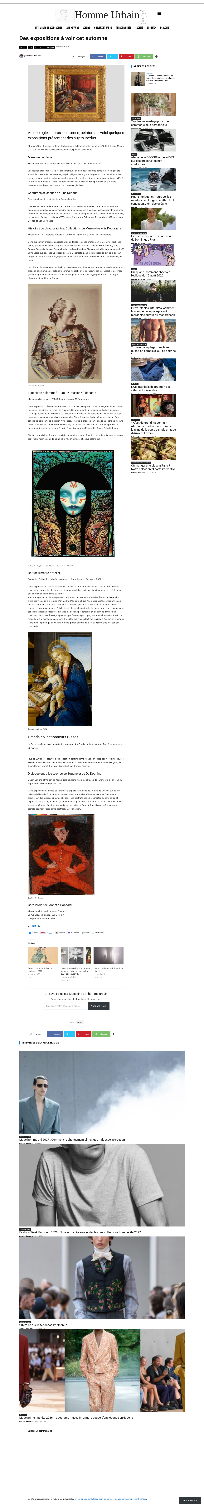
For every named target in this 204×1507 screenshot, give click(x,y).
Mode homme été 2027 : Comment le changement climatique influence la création (72, 1139)
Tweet (50, 933)
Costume (23, 1415)
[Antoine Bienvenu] (21, 56)
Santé (134, 154)
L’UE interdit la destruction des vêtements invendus (151, 388)
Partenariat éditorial (139, 305)
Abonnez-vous (98, 1006)
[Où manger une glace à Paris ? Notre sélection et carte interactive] (153, 448)
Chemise (149, 73)
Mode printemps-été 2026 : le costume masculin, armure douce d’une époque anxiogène (76, 1417)
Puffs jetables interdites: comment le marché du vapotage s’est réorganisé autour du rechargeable (153, 311)
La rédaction (136, 128)
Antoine (134, 168)
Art (30, 47)
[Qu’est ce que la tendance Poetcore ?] (102, 1277)
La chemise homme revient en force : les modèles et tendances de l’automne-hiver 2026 (160, 78)
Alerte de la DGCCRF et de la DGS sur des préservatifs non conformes (152, 161)
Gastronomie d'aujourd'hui (141, 463)
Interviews (135, 420)
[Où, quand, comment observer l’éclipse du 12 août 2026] (153, 255)
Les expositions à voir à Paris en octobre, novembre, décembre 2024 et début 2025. (75, 971)
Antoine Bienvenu (34, 56)
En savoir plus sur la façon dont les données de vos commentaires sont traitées (110, 1499)
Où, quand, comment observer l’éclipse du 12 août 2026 (150, 273)
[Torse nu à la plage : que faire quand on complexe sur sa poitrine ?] (153, 330)
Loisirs (23, 47)
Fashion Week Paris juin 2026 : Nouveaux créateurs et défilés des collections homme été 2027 (80, 1232)
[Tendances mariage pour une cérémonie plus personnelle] (153, 104)
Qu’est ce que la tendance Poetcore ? (43, 1325)
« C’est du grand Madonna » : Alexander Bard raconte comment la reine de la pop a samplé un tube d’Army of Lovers (153, 428)
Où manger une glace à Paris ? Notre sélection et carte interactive (153, 467)
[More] (156, 56)
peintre (79, 1022)
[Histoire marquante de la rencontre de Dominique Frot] (153, 219)
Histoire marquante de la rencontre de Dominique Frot (153, 237)
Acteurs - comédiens (139, 233)
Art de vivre (136, 118)
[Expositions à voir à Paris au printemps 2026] (43, 955)
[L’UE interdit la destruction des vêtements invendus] (153, 369)
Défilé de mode (25, 1137)
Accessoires (136, 194)
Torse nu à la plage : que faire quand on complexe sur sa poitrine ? (153, 351)
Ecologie (135, 384)
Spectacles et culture (44, 47)
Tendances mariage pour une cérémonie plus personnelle (150, 123)
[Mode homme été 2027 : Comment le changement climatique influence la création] (102, 1092)
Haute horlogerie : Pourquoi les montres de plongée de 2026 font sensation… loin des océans (152, 200)
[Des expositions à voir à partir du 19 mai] (109, 955)
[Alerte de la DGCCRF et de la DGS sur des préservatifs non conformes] (153, 140)
